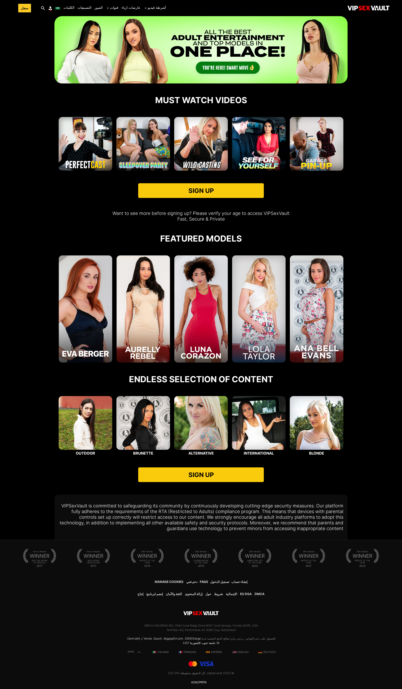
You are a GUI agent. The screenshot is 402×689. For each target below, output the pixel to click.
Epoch (158, 638)
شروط (218, 594)
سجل (24, 8)
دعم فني (192, 582)
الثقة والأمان (174, 594)
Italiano (163, 652)
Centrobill (133, 638)
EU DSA (246, 594)
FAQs (204, 582)
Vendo (148, 638)
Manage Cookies (169, 582)
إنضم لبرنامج (154, 594)
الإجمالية (231, 594)
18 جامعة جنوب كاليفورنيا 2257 (201, 643)
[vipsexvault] (368, 8)
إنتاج (140, 594)
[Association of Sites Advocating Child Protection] (196, 682)
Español (217, 652)
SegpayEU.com (173, 638)
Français (190, 652)
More (131, 651)
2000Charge (193, 638)
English (243, 652)
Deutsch (269, 652)
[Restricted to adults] (206, 682)
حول (208, 594)
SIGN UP (201, 190)
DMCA (259, 594)
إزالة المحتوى (193, 594)
